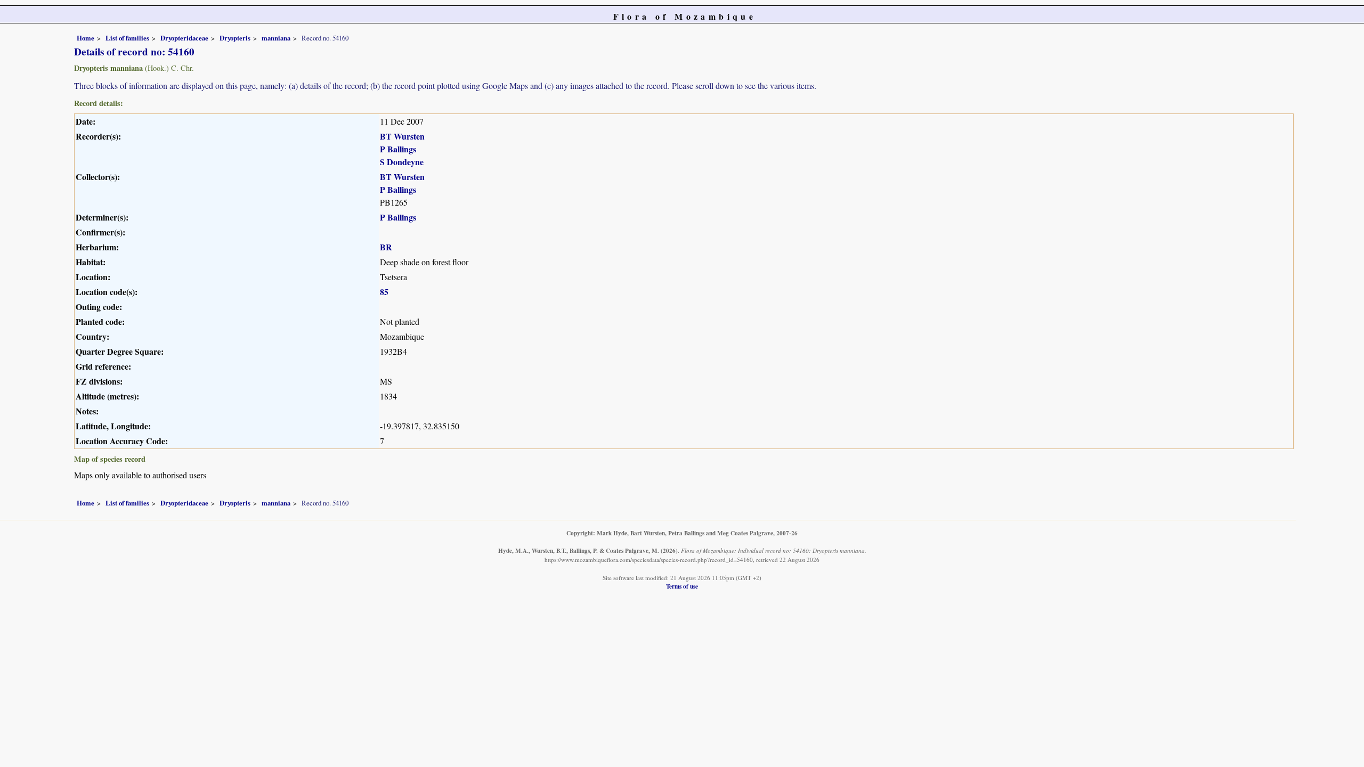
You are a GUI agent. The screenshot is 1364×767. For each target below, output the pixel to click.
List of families (127, 38)
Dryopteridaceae (184, 38)
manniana (276, 38)
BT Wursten (402, 136)
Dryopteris (235, 38)
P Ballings (398, 149)
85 (384, 291)
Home (85, 38)
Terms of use (682, 586)
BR (386, 247)
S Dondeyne (402, 162)
